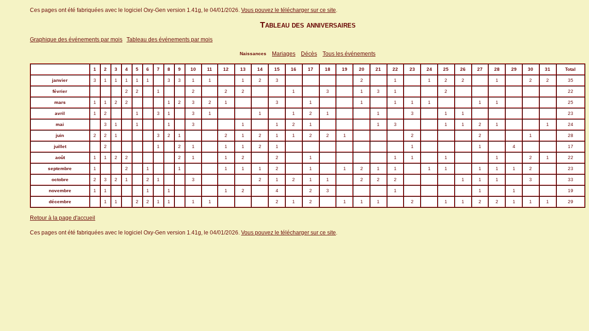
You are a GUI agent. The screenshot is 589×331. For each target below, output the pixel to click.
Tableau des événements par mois (170, 39)
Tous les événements (349, 54)
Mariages (283, 54)
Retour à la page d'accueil (62, 218)
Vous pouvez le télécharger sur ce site (288, 10)
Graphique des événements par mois (76, 39)
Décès (309, 54)
